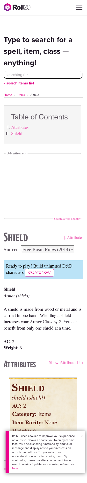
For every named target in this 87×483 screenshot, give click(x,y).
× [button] (82, 436)
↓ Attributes (73, 237)
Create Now (39, 272)
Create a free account (67, 218)
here (15, 468)
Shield (16, 133)
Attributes (20, 127)
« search (19, 83)
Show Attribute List (66, 362)
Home (8, 94)
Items (21, 94)
